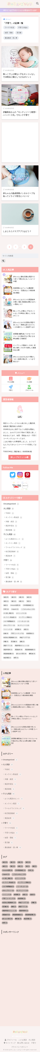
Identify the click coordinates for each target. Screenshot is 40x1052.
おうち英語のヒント (14, 539)
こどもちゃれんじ (28, 609)
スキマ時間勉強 (9, 621)
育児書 (19, 33)
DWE (6, 609)
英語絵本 (10, 556)
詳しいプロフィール (19, 457)
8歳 (6, 605)
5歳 (13, 601)
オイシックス (21, 613)
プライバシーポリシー (19, 1047)
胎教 (22, 641)
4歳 (6, 601)
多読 (26, 629)
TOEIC (9, 513)
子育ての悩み (23, 27)
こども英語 (22, 1040)
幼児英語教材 (12, 551)
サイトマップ (10, 1043)
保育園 (18, 629)
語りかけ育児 (21, 653)
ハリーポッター (23, 621)
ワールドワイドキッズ (15, 547)
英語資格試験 (9, 653)
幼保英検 (30, 633)
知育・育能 (9, 33)
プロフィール (29, 390)
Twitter (13, 478)
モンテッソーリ (23, 625)
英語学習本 (8, 649)
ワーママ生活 (9, 27)
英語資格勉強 (30, 649)
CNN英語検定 (28, 605)
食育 (16, 657)
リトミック (8, 629)
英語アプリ (8, 645)
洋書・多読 (11, 521)
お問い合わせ (24, 1043)
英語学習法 (11, 526)
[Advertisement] (20, 142)
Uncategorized (10, 504)
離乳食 (32, 653)
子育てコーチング (17, 633)
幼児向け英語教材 (10, 637)
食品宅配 (7, 657)
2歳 (21, 597)
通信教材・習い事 (11, 38)
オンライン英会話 (13, 517)
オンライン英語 (13, 543)
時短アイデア (25, 637)
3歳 (29, 597)
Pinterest (27, 478)
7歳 (29, 601)
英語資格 (10, 530)
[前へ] (9, 246)
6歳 (21, 601)
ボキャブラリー (9, 625)
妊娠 (6, 633)
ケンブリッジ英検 (25, 617)
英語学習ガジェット (22, 645)
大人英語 (29, 382)
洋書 (6, 641)
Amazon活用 (15, 605)
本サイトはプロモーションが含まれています (20, 10)
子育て (11, 390)
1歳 (13, 597)
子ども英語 (10, 382)
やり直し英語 (9, 613)
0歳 (6, 597)
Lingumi (14, 609)
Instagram (20, 478)
